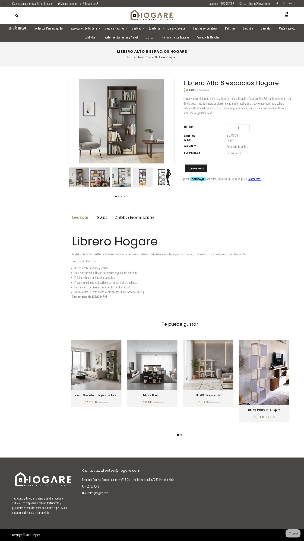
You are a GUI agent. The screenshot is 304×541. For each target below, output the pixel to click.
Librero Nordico (152, 395)
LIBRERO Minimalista (208, 395)
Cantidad (188, 127)
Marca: (187, 139)
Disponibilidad (191, 152)
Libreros (140, 57)
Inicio (129, 57)
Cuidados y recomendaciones (134, 217)
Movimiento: (190, 146)
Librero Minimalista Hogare (264, 410)
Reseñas (101, 217)
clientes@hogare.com (259, 3)
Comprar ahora (196, 168)
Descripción (80, 217)
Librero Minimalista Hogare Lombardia (96, 395)
